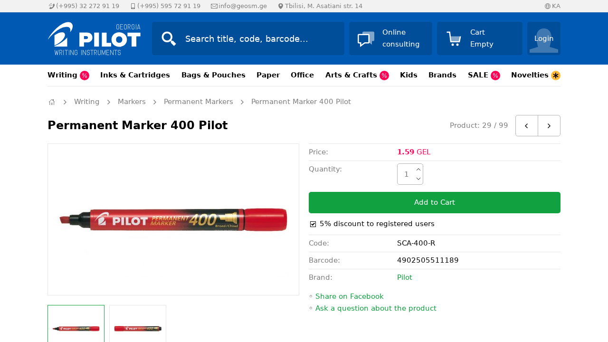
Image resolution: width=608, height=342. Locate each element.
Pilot (404, 277)
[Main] (52, 102)
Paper (268, 75)
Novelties (531, 75)
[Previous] (526, 125)
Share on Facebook (349, 296)
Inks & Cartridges (135, 75)
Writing (64, 75)
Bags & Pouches (213, 75)
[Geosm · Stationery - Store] (90, 38)
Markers (132, 101)
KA (556, 6)
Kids (409, 75)
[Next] (549, 125)
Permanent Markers (198, 101)
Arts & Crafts (352, 75)
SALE (479, 75)
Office (302, 75)
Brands (442, 75)
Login (544, 38)
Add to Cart (434, 202)
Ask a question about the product (376, 308)
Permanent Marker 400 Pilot (301, 101)
